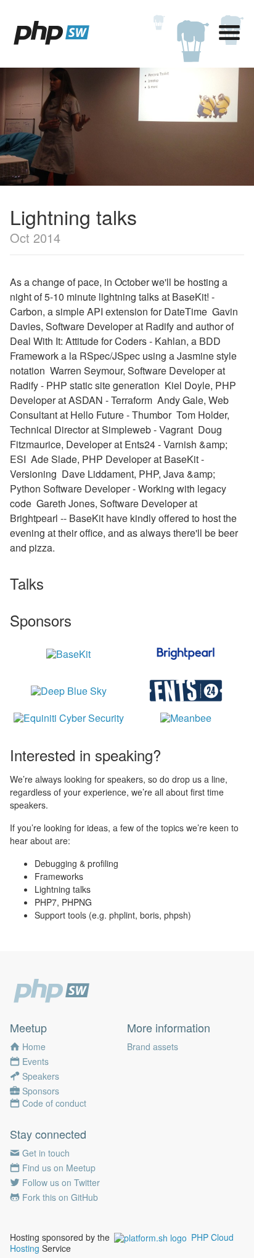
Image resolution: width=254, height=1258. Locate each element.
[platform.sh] (150, 1237)
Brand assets (152, 1046)
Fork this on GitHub (60, 1197)
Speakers (40, 1076)
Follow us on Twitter (61, 1182)
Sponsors (40, 1091)
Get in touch (46, 1153)
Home (34, 1046)
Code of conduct (54, 1103)
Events (35, 1061)
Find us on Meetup (59, 1168)
